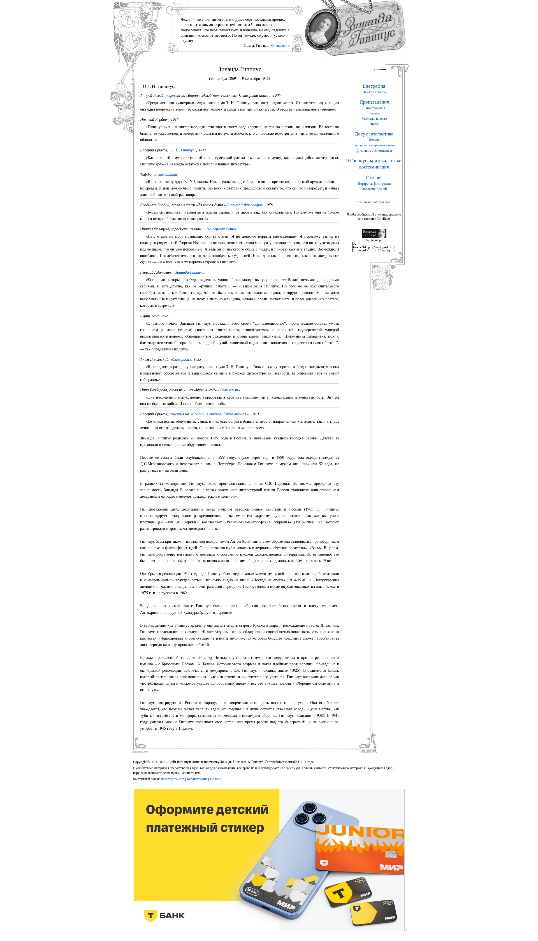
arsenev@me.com (172, 778)
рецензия (173, 95)
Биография (374, 86)
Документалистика (374, 133)
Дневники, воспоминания (374, 150)
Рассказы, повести (374, 118)
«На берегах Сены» (220, 228)
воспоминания (165, 174)
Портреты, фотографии (374, 183)
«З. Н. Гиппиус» (183, 150)
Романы (374, 113)
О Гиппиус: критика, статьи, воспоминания (374, 163)
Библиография (197, 778)
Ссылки (215, 778)
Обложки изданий (374, 188)
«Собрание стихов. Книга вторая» (219, 413)
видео (386, 202)
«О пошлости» (280, 45)
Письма (374, 139)
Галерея (374, 177)
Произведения (374, 102)
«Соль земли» (229, 389)
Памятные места (374, 92)
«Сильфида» (181, 359)
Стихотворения (374, 108)
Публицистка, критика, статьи (374, 145)
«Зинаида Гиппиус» (189, 272)
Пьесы (374, 123)
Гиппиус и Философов (244, 204)
